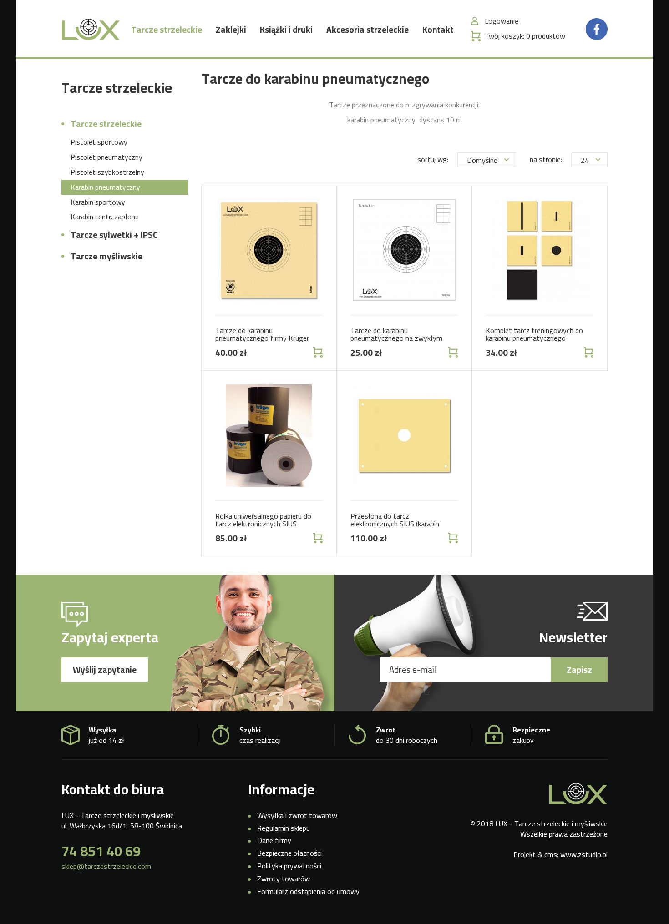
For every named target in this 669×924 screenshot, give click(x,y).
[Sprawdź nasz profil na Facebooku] (597, 28)
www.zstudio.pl (584, 854)
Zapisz (579, 669)
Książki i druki (286, 29)
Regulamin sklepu (283, 828)
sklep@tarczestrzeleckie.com (106, 866)
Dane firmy (274, 840)
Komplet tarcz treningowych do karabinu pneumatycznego (534, 334)
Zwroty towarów (283, 878)
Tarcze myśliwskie (106, 256)
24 (585, 160)
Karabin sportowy (98, 202)
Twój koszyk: (525, 36)
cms (550, 854)
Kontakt (438, 29)
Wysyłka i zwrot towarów (297, 815)
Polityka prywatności (289, 866)
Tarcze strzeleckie (166, 29)
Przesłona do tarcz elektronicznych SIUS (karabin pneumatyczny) (394, 524)
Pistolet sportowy (99, 142)
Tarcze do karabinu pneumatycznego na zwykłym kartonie (396, 338)
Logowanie (501, 21)
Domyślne (482, 160)
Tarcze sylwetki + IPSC (114, 235)
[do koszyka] (317, 352)
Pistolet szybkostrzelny (107, 172)
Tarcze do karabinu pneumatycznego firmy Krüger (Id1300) (262, 338)
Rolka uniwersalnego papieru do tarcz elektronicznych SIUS (263, 520)
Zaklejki (231, 29)
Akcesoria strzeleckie (367, 29)
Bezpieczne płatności (289, 853)
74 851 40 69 (101, 851)
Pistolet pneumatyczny (106, 157)
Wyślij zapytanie (105, 669)
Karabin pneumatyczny (105, 187)
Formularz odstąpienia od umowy (308, 891)
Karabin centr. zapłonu (105, 216)
